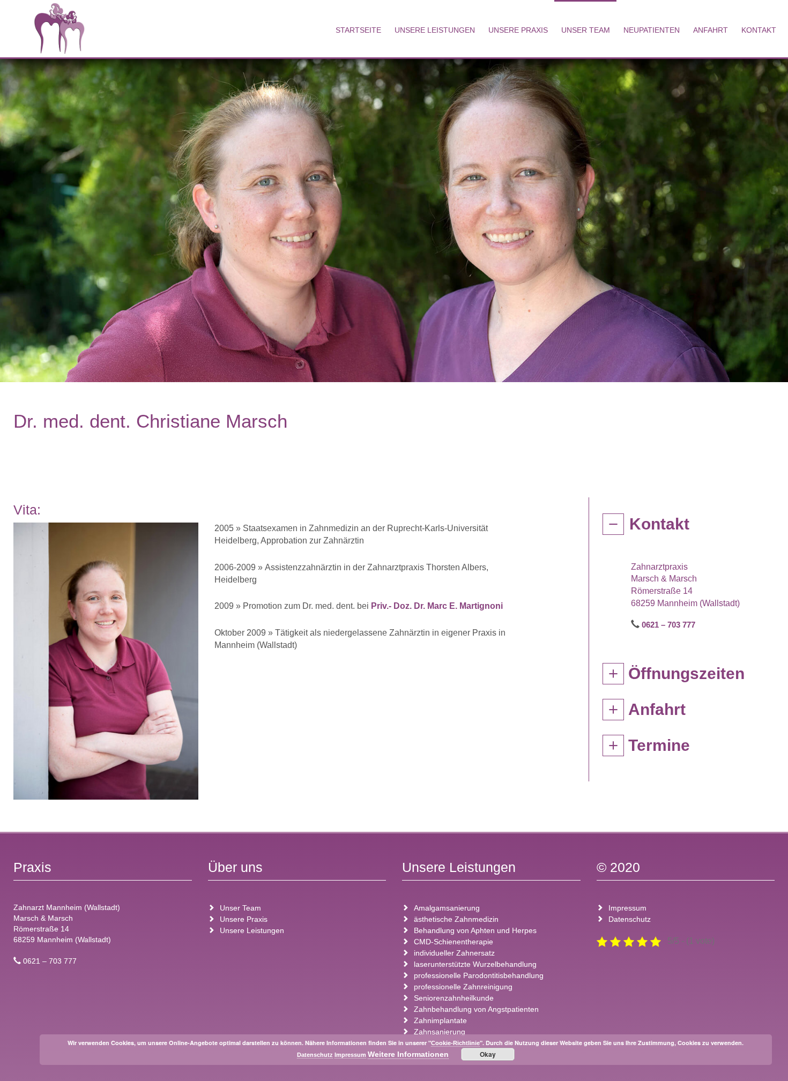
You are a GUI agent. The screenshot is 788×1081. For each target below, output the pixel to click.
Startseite (358, 30)
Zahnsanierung (439, 1031)
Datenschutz (629, 919)
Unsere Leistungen (435, 30)
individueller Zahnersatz (454, 953)
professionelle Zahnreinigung (463, 986)
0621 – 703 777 (668, 624)
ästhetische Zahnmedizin (456, 919)
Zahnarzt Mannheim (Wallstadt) (66, 907)
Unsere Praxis (518, 30)
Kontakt (758, 30)
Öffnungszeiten (686, 673)
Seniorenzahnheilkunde (454, 998)
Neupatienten (651, 30)
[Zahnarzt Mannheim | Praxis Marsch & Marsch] (59, 28)
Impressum (627, 908)
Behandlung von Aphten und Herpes (475, 930)
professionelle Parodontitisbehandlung (479, 975)
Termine (659, 745)
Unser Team (585, 30)
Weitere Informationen (408, 1054)
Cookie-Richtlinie (455, 1043)
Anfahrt (710, 30)
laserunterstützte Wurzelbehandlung (475, 964)
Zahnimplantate (440, 1020)
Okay (488, 1054)
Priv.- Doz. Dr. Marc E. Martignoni (437, 605)
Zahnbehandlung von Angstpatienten (476, 1009)
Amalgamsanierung (447, 908)
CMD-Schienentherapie (453, 941)
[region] (394, 218)
